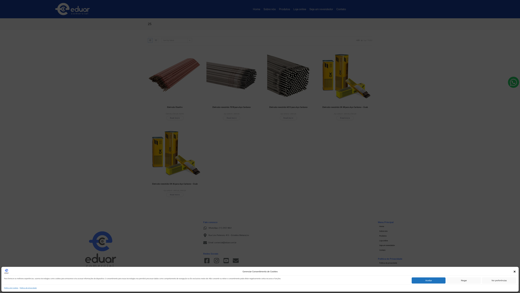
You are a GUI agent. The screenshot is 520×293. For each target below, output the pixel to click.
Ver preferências (499, 280)
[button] (514, 271)
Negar (464, 280)
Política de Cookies (11, 288)
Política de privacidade (28, 288)
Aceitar (428, 280)
